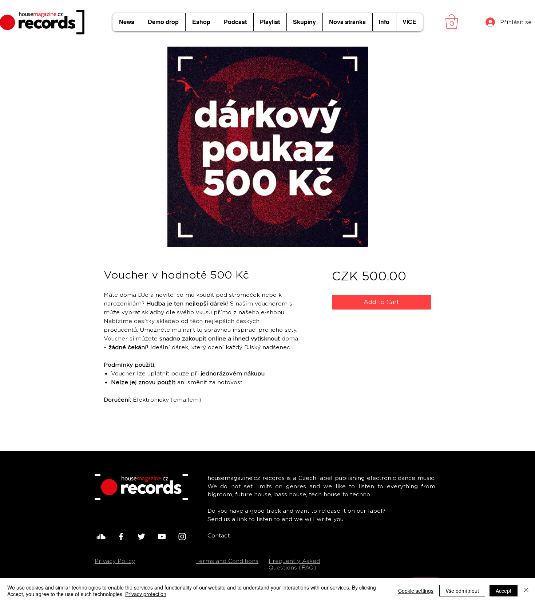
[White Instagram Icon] (182, 536)
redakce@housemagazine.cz (273, 535)
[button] (451, 21)
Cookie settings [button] (415, 590)
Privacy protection (145, 594)
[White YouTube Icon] (162, 536)
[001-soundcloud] (101, 536)
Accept (503, 590)
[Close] (526, 590)
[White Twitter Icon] (141, 536)
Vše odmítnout (462, 590)
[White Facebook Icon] (121, 536)
